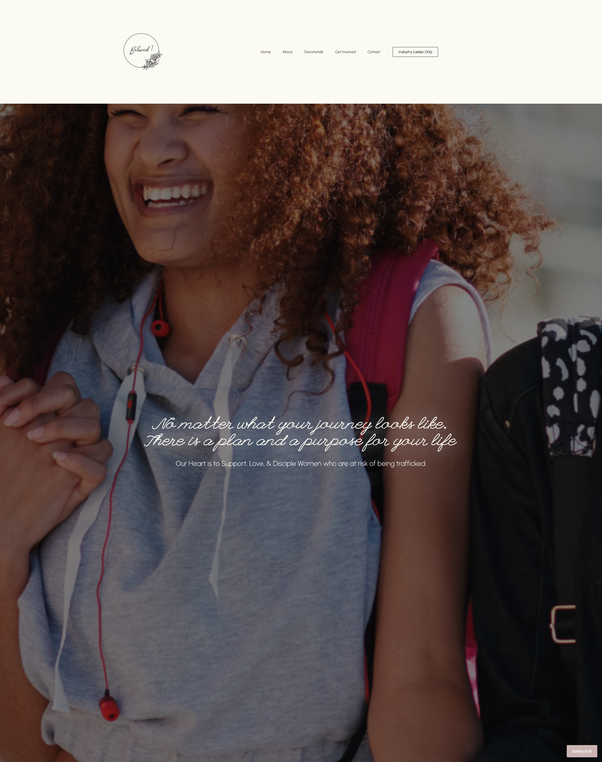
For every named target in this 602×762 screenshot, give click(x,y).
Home (266, 52)
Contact (374, 52)
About (287, 52)
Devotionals (313, 52)
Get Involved (345, 52)
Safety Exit (582, 751)
